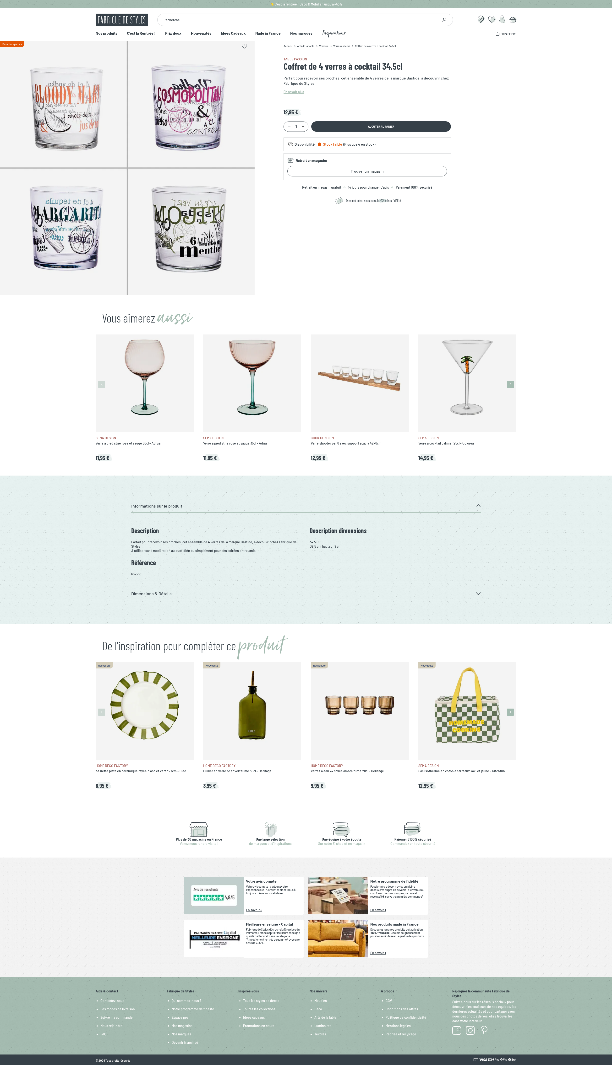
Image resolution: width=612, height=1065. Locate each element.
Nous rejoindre (111, 1026)
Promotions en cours (258, 1026)
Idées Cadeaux (233, 33)
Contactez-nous (112, 1001)
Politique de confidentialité (406, 1017)
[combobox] (298, 20)
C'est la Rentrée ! (141, 33)
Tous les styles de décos (261, 1001)
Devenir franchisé (185, 1042)
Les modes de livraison (117, 1009)
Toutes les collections (259, 1009)
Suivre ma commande (116, 1017)
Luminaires (322, 1026)
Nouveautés (201, 33)
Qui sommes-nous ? (186, 1001)
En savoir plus (294, 92)
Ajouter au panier (381, 126)
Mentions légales (398, 1026)
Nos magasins (182, 1026)
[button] (306, 506)
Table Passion (295, 59)
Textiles (320, 1034)
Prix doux (173, 33)
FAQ (103, 1034)
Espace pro (180, 1017)
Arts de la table (325, 1017)
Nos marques (301, 33)
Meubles (320, 1001)
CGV (389, 1001)
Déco (318, 1009)
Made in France (268, 33)
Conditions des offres (402, 1009)
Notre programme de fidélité (193, 1009)
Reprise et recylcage (401, 1034)
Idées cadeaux (254, 1017)
